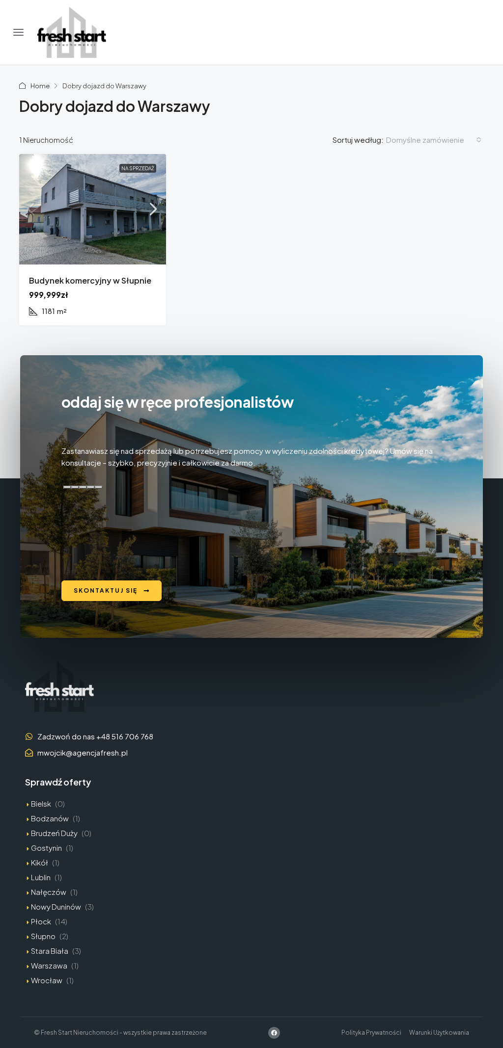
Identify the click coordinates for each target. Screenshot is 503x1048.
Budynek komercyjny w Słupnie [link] (90, 280)
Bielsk (41, 803)
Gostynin (46, 847)
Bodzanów (50, 818)
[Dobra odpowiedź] (75, 487)
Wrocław (46, 980)
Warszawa (49, 965)
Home (40, 86)
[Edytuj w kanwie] (99, 487)
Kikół (39, 862)
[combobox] (434, 140)
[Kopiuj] (67, 487)
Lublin (41, 877)
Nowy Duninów (56, 906)
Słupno (43, 936)
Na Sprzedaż (137, 168)
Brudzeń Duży (54, 833)
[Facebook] (274, 1033)
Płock (41, 921)
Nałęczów (48, 891)
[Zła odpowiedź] (83, 487)
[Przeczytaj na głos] (91, 487)
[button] (19, 32)
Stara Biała (49, 950)
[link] (93, 209)
